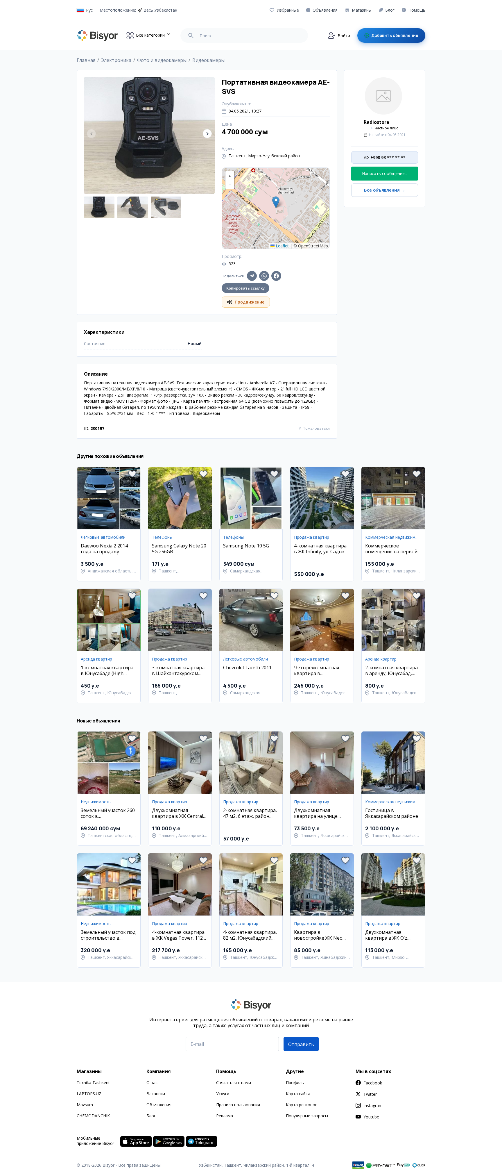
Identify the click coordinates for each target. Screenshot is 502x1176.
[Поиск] (190, 35)
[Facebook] (276, 276)
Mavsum (85, 1104)
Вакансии (155, 1093)
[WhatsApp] (264, 276)
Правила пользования (238, 1104)
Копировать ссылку (245, 288)
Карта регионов (302, 1104)
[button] (207, 133)
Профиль (295, 1082)
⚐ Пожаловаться (314, 428)
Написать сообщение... (384, 173)
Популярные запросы (307, 1115)
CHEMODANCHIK (93, 1115)
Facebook (372, 1083)
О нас (151, 1082)
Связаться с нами (233, 1082)
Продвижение (249, 302)
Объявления (158, 1104)
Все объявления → (384, 190)
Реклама (224, 1115)
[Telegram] (252, 276)
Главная (86, 60)
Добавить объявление (394, 35)
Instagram (373, 1105)
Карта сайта (298, 1093)
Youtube (371, 1117)
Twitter (370, 1094)
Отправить (301, 1044)
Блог (151, 1115)
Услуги (222, 1093)
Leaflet (282, 246)
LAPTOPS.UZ (89, 1093)
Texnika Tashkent (93, 1082)
